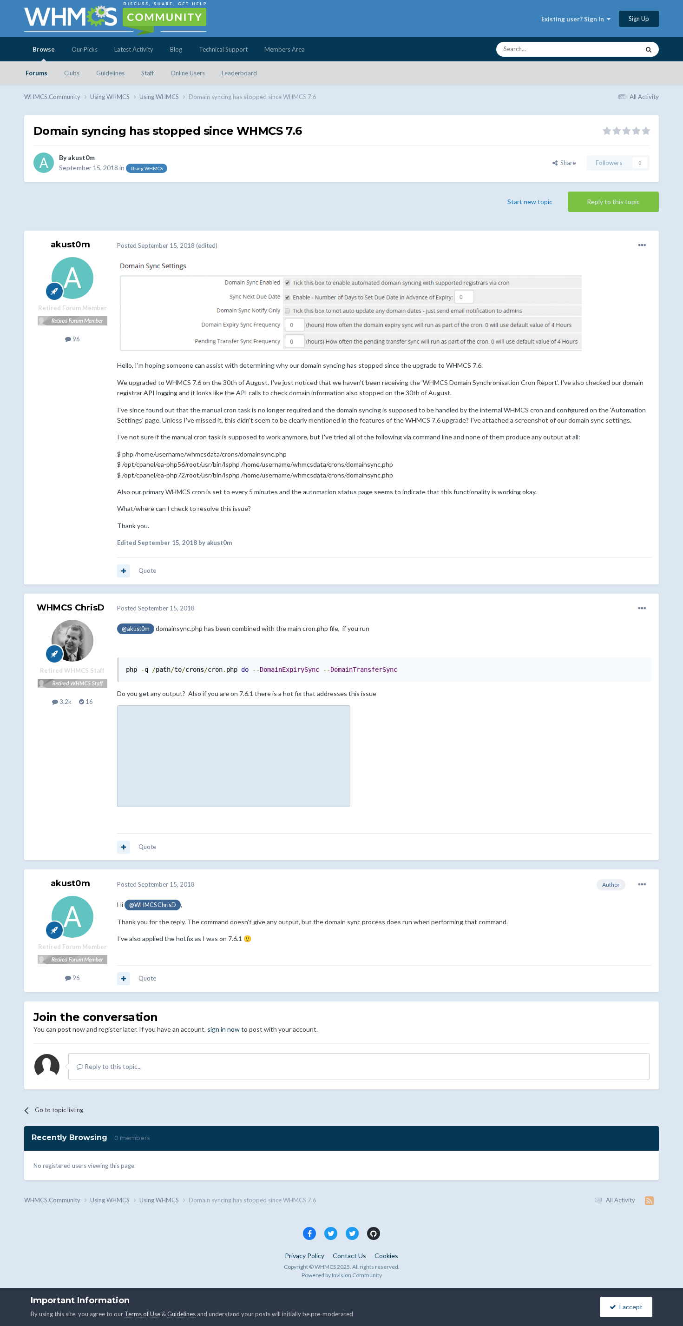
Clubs (71, 73)
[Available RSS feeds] (649, 1200)
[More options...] (642, 245)
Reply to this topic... (112, 1066)
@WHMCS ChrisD (152, 905)
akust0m (81, 157)
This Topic (613, 49)
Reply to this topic (613, 202)
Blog (176, 49)
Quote (147, 570)
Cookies (386, 1256)
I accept (629, 1307)
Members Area (284, 49)
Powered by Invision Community (342, 1275)
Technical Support (223, 49)
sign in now (223, 1029)
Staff (147, 73)
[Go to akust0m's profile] (43, 162)
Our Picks (85, 49)
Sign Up (639, 18)
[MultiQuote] (123, 570)
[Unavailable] (349, 307)
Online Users (188, 73)
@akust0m (136, 628)
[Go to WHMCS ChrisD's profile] (72, 641)
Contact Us (349, 1256)
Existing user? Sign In (574, 19)
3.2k (65, 701)
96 (75, 339)
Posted (156, 245)
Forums (36, 73)
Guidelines (110, 73)
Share (567, 162)
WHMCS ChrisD (71, 608)
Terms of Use (142, 1314)
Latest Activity (133, 49)
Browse (44, 49)
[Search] (648, 49)
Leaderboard (239, 73)
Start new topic (529, 202)
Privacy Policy (304, 1256)
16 (88, 701)
